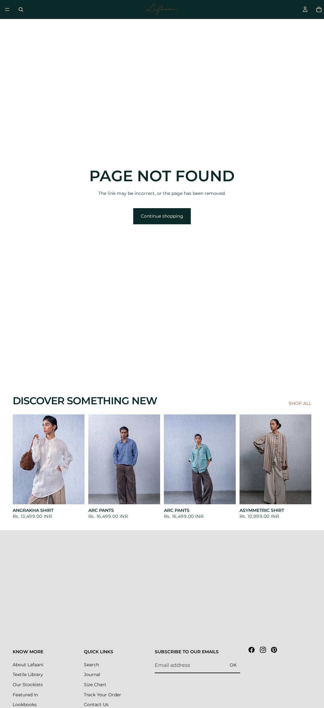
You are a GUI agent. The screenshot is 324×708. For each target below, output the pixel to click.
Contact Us (96, 704)
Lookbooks (25, 704)
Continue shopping (162, 216)
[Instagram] (263, 650)
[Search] (21, 9)
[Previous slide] (20, 459)
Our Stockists (28, 684)
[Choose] (74, 494)
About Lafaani (28, 665)
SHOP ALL (300, 403)
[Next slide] (77, 459)
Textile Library (28, 675)
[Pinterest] (274, 650)
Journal (92, 675)
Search (91, 665)
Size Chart (95, 684)
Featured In (25, 695)
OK (233, 665)
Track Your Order (102, 695)
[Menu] (7, 9)
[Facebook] (251, 650)
